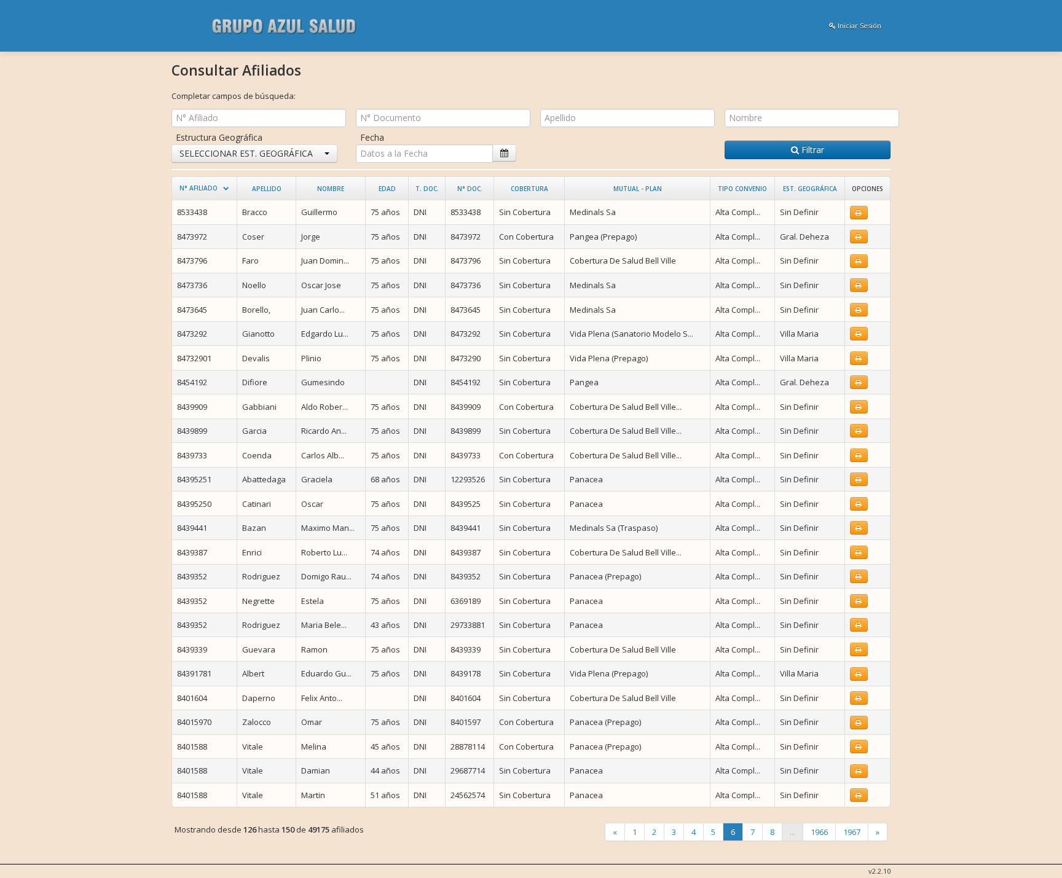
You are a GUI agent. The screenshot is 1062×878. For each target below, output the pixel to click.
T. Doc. (427, 188)
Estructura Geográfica (219, 137)
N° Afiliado (198, 188)
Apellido (266, 188)
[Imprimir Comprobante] (859, 212)
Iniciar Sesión (858, 25)
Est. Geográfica (810, 188)
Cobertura (529, 188)
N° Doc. (469, 188)
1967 (851, 831)
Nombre (330, 188)
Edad (387, 188)
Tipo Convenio (742, 188)
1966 (819, 831)
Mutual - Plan (637, 188)
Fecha (372, 137)
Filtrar (811, 149)
